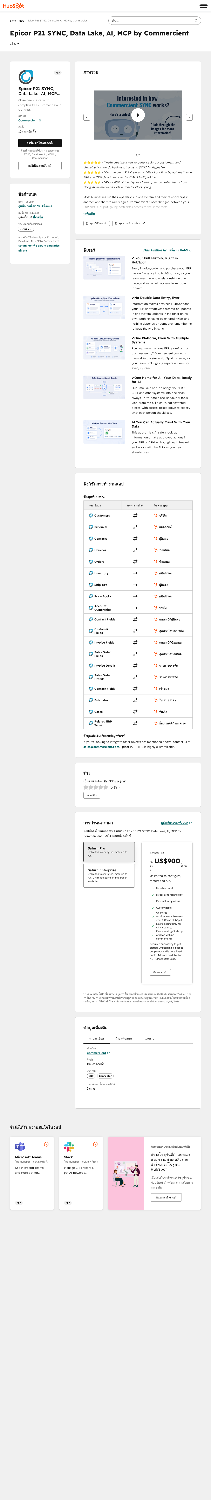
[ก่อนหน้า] (86, 117)
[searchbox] (154, 20)
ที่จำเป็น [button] (38, 217)
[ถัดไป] (189, 117)
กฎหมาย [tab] (149, 1038)
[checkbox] (109, 852)
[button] (14, 43)
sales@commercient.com (101, 747)
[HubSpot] (13, 6)
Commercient (28, 120)
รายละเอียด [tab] (96, 1038)
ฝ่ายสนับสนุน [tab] (123, 1038)
